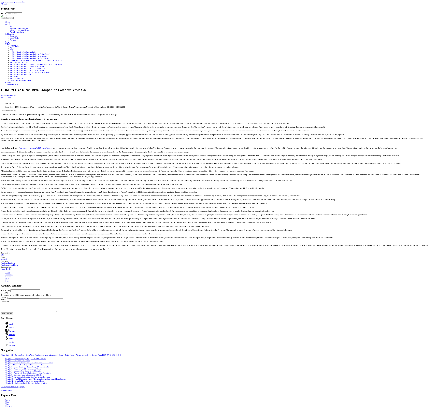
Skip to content (6, 2)
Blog (7, 42)
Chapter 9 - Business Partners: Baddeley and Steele (23, 375)
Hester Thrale (6, 269)
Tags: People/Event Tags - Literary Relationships (27, 70)
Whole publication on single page (13, 387)
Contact (8, 82)
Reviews (13, 40)
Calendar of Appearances (19, 28)
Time (7, 404)
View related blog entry (9, 95)
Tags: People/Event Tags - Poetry (21, 74)
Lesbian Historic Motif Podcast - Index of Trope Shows (29, 58)
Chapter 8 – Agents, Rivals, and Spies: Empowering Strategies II (28, 373)
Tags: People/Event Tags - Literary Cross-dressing (27, 68)
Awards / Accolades (17, 32)
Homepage (5, 297)
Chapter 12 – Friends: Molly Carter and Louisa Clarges (24, 381)
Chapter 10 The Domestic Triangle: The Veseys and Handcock (27, 377)
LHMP (7, 44)
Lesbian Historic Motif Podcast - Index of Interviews (28, 56)
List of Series (14, 38)
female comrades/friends (9, 265)
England (4, 259)
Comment (5, 302)
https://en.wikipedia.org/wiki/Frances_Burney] (35, 148)
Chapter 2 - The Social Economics (17, 361)
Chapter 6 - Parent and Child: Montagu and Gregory (23, 369)
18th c (3, 255)
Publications (9, 34)
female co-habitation (8, 263)
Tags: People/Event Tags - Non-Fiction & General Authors (30, 72)
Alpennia (4, 4)
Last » (7, 281)
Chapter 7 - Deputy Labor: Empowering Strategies (23, 371)
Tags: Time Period (16, 78)
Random (8, 277)
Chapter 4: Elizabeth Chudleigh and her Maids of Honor (25, 365)
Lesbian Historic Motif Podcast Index (23, 52)
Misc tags (8, 406)
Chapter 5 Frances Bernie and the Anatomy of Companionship (27, 367)
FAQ (11, 50)
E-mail (4, 293)
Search (3, 13)
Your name (5, 290)
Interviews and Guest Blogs (19, 30)
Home (7, 22)
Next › (7, 279)
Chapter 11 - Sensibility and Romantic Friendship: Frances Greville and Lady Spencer (35, 379)
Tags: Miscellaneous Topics (19, 62)
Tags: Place (14, 76)
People (7, 400)
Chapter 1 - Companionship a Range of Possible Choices (25, 359)
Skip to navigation (18, 2)
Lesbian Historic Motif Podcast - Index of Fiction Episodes (30, 54)
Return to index (6, 391)
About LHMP (6, 97)
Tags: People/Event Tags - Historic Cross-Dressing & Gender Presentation (36, 64)
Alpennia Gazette (11, 84)
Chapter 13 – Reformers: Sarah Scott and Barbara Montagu (26, 383)
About (7, 24)
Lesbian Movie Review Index (20, 80)
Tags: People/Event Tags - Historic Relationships (27, 66)
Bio (11, 26)
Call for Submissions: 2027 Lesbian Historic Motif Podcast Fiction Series (35, 60)
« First (7, 273)
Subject (4, 300)
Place (7, 402)
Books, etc (13, 36)
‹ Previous (9, 275)
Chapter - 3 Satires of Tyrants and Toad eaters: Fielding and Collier (29, 363)
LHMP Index (14, 46)
